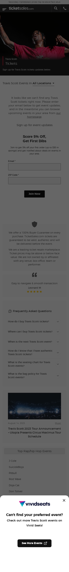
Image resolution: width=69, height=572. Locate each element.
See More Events (32, 543)
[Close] (64, 500)
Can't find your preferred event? (34, 515)
